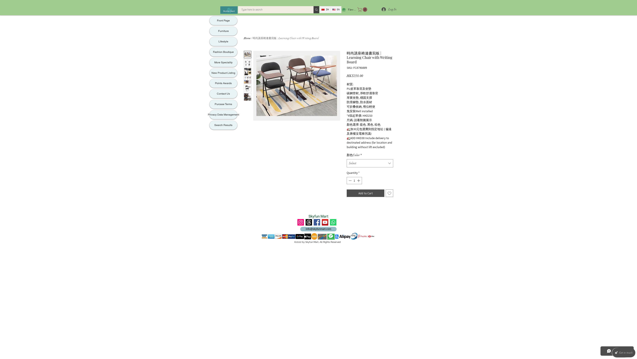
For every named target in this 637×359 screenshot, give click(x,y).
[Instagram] (300, 222)
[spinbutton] (354, 180)
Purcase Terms (223, 104)
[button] (362, 9)
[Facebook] (317, 222)
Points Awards (223, 83)
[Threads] (309, 222)
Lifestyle (223, 41)
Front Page (223, 20)
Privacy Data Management (223, 114)
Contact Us (223, 93)
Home (247, 38)
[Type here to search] (316, 9)
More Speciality (223, 62)
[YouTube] (325, 222)
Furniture (223, 31)
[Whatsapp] (333, 222)
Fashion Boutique (223, 52)
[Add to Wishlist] (389, 193)
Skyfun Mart (318, 216)
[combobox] (370, 163)
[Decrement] (349, 180)
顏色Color (354, 155)
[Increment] (358, 180)
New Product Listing (223, 72)
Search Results (223, 125)
